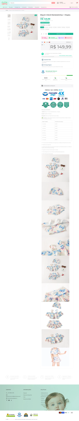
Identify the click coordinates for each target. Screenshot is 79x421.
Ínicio (5, 7)
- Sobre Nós (43, 400)
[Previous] (14, 27)
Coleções (24, 7)
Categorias (17, 7)
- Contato (42, 398)
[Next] (35, 27)
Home (7, 10)
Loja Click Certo (34, 419)
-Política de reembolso (45, 404)
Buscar (53, 2)
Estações (30, 7)
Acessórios (43, 7)
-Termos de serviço (44, 402)
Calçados (37, 7)
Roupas (11, 7)
